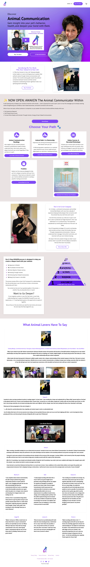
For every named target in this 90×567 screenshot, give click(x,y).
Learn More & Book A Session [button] (16, 155)
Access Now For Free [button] (24, 182)
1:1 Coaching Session (18, 300)
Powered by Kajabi (45, 563)
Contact (57, 555)
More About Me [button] (62, 247)
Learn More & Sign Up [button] (73, 153)
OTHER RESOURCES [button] (40, 54)
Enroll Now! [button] (45, 121)
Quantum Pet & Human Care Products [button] (66, 195)
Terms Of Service (42, 555)
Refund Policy (51, 555)
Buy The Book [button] (78, 3)
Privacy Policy (34, 555)
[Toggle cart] (86, 4)
